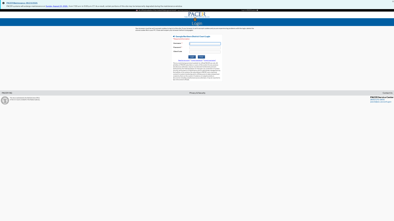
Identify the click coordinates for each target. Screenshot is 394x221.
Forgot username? (210, 60)
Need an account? (184, 60)
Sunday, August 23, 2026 (57, 6)
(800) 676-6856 (377, 100)
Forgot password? (197, 60)
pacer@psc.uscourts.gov (380, 102)
